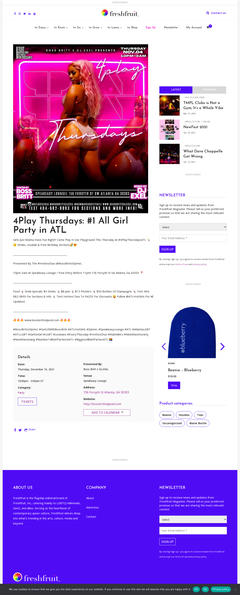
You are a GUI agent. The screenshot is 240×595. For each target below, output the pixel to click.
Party (21, 392)
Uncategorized (172, 423)
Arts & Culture (192, 121)
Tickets (27, 402)
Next (222, 347)
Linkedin (30, 12)
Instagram (20, 12)
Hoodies (172, 363)
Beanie (166, 415)
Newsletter (171, 27)
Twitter (24, 12)
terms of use (181, 264)
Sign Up (151, 27)
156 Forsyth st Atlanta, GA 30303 (106, 392)
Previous (163, 347)
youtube (34, 12)
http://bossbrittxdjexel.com (102, 404)
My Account (194, 27)
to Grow (94, 27)
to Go (77, 27)
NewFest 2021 (195, 127)
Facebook (15, 12)
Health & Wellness (194, 97)
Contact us (218, 13)
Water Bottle (197, 423)
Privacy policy (221, 589)
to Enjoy (40, 27)
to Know (59, 27)
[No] (235, 589)
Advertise (92, 507)
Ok (196, 589)
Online (206, 121)
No (205, 589)
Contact (91, 516)
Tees (200, 415)
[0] (207, 28)
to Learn (113, 27)
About (90, 498)
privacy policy (200, 264)
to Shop (132, 27)
